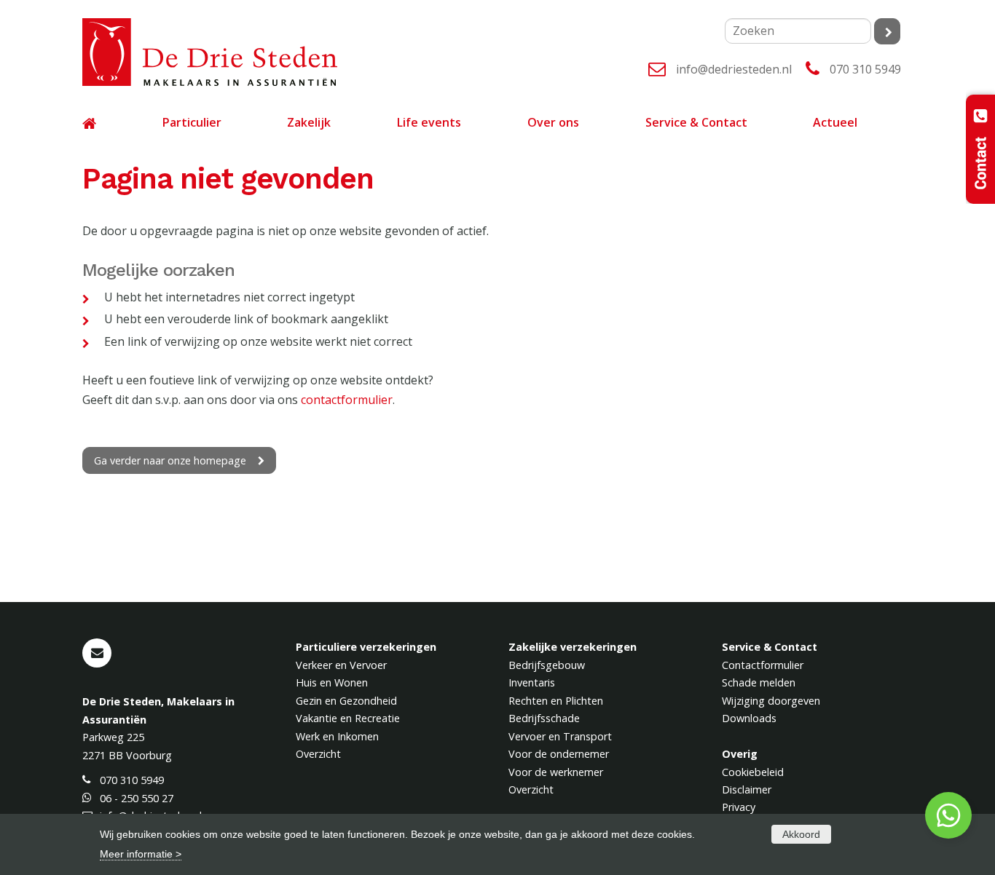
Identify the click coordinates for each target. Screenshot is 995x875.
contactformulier (347, 400)
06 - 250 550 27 (136, 798)
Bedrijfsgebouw (546, 665)
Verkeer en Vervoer (341, 665)
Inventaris (531, 682)
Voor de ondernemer (558, 754)
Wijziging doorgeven (771, 701)
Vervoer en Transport (560, 736)
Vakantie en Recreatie (348, 718)
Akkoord (801, 834)
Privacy (738, 807)
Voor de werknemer (555, 772)
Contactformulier (762, 665)
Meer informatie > (140, 854)
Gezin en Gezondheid (346, 701)
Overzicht (318, 754)
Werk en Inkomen (337, 736)
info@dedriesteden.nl (734, 69)
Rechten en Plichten (555, 701)
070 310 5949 (865, 69)
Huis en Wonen (332, 682)
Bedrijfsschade (544, 718)
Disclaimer (746, 789)
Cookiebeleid (753, 772)
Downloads (749, 718)
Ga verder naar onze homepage (170, 460)
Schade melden (758, 682)
